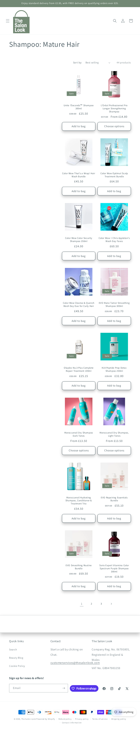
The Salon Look (28, 719)
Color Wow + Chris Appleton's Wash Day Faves (114, 240)
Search (13, 649)
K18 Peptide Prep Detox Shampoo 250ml (114, 369)
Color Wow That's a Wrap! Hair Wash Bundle (78, 175)
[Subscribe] (64, 688)
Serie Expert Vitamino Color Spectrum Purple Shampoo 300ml (114, 568)
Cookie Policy (17, 666)
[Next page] (111, 604)
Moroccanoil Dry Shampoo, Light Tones (114, 434)
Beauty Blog (16, 657)
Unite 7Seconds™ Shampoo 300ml (79, 107)
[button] (8, 21)
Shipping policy (118, 719)
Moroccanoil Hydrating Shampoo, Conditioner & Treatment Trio (78, 500)
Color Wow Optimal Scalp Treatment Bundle (114, 175)
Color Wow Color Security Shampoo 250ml (78, 240)
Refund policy (65, 719)
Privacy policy (82, 719)
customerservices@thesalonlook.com (75, 663)
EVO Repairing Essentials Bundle (114, 499)
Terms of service (100, 719)
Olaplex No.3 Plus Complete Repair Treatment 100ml (79, 369)
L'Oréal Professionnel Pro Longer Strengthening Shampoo (114, 108)
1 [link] (81, 604)
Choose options (114, 126)
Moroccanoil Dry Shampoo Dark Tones (78, 434)
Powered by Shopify (45, 719)
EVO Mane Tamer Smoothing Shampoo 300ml (114, 305)
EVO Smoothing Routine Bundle (79, 567)
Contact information (72, 722)
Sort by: (77, 62)
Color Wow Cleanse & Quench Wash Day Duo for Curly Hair (78, 305)
